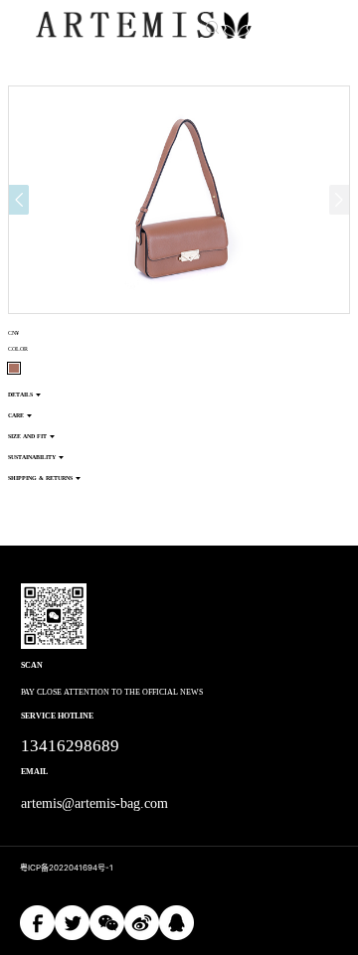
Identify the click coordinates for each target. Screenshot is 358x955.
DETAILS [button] (20, 395)
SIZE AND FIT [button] (27, 436)
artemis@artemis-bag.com (95, 803)
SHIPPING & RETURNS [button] (40, 478)
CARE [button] (16, 415)
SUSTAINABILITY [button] (32, 457)
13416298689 (70, 745)
